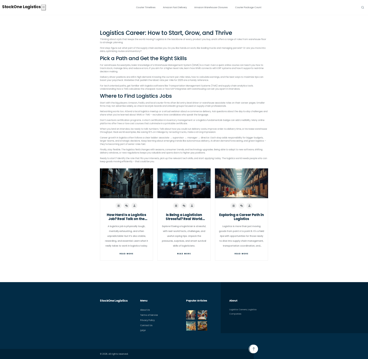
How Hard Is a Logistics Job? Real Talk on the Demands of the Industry (126, 217)
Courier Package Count (248, 7)
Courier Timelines (146, 7)
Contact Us (146, 325)
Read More (127, 253)
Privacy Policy (147, 320)
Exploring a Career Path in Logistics (241, 217)
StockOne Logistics (21, 7)
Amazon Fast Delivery (175, 7)
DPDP (143, 330)
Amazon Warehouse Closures (211, 7)
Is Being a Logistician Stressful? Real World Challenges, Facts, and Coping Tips (184, 217)
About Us (145, 309)
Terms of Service (149, 315)
